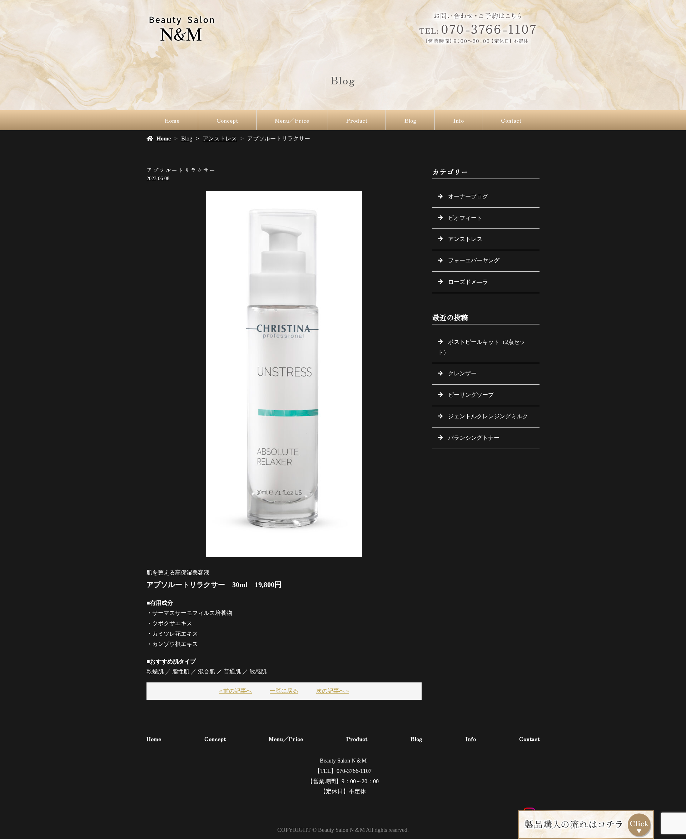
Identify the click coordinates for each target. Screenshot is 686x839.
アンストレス (220, 138)
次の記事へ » (332, 691)
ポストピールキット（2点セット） (481, 347)
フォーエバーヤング (473, 260)
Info (458, 120)
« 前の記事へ (235, 691)
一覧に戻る (284, 691)
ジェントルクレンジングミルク (488, 416)
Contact (511, 120)
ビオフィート (465, 218)
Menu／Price (292, 120)
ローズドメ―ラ (468, 282)
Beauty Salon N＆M (343, 760)
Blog (410, 120)
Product (356, 120)
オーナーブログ (468, 196)
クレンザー (462, 373)
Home (172, 120)
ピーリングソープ (471, 395)
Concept (227, 120)
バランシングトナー (473, 438)
